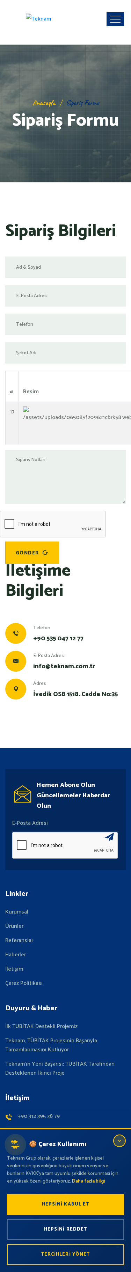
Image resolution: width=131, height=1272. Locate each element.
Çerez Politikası (24, 983)
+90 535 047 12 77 (58, 638)
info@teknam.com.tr (64, 666)
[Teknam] (38, 19)
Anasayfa (43, 102)
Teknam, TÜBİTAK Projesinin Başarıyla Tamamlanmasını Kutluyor (51, 1045)
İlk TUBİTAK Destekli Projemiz (41, 1026)
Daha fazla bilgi (88, 1181)
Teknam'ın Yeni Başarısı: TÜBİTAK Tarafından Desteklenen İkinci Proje (60, 1069)
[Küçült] (119, 1141)
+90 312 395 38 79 (38, 1116)
